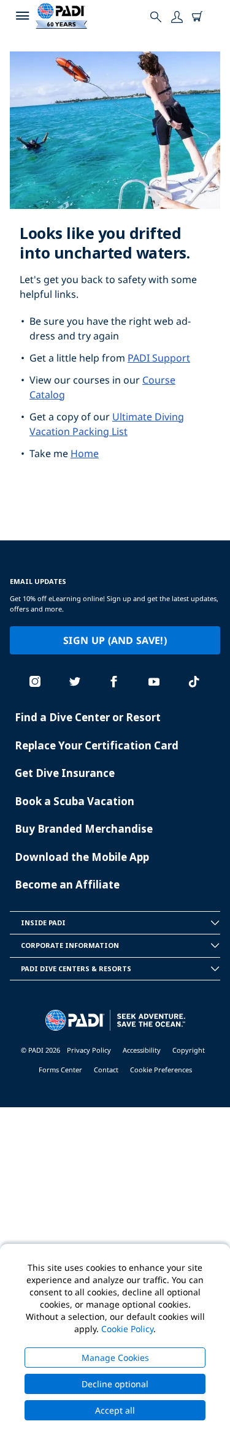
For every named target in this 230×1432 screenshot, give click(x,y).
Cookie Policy (127, 1329)
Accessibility (142, 1050)
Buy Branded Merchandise (84, 829)
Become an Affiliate (67, 884)
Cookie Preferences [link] (161, 1069)
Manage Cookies (115, 1357)
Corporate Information (70, 945)
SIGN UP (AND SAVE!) (115, 640)
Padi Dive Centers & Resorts (76, 968)
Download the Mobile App (82, 857)
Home (85, 453)
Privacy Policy (89, 1050)
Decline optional (115, 1384)
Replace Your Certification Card (96, 745)
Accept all (115, 1410)
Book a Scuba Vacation (74, 801)
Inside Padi (43, 922)
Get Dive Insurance (65, 773)
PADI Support (159, 358)
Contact (106, 1069)
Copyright (188, 1050)
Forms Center (60, 1069)
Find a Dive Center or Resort (88, 717)
